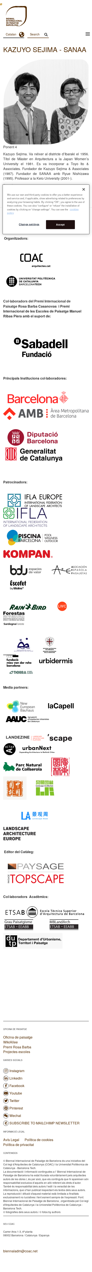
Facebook (16, 1085)
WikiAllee (10, 1042)
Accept (60, 224)
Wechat (15, 1115)
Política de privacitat (18, 1144)
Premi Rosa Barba (17, 1047)
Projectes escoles (16, 1051)
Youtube (15, 1093)
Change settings (29, 224)
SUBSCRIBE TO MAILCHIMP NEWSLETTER (44, 1123)
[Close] (83, 189)
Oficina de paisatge (18, 1037)
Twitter (14, 1100)
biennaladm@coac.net (20, 1251)
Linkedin (15, 1078)
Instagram (16, 1070)
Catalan (11, 34)
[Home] (8, 17)
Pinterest (16, 1108)
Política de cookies (39, 1139)
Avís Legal (11, 1139)
